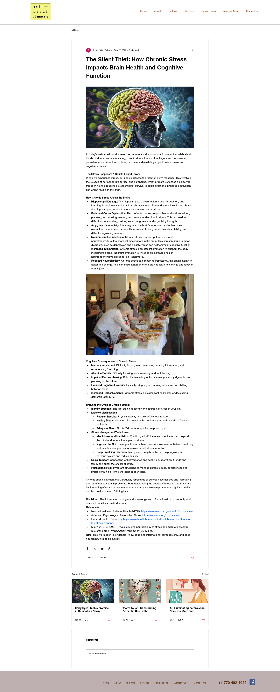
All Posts (75, 30)
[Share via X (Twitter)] (94, 548)
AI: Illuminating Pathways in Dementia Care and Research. (187, 609)
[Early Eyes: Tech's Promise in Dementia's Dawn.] (93, 591)
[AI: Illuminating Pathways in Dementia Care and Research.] (187, 591)
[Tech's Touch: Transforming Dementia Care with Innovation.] (140, 591)
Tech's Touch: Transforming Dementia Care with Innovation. (139, 609)
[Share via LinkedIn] (101, 548)
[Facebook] (252, 682)
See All (205, 574)
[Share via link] (108, 548)
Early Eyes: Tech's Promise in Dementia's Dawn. (92, 609)
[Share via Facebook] (87, 548)
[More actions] (192, 50)
